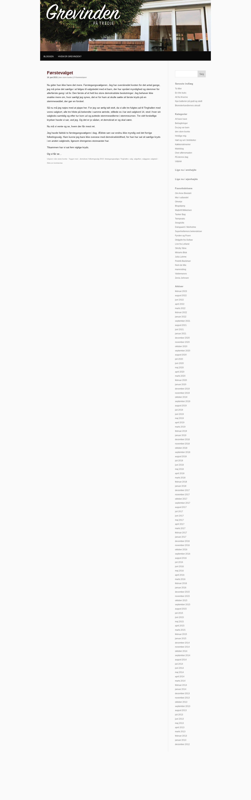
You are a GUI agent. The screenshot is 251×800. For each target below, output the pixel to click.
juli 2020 (179, 359)
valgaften (137, 159)
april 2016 (179, 575)
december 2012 (182, 744)
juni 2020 (179, 363)
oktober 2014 (181, 651)
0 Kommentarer (80, 77)
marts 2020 (180, 376)
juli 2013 (179, 714)
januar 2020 (180, 384)
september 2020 (182, 350)
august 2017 (181, 507)
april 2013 (179, 727)
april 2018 (179, 473)
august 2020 (181, 355)
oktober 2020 (181, 346)
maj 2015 (179, 621)
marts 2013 (180, 731)
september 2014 (182, 655)
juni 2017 (179, 516)
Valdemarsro (181, 273)
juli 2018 (179, 460)
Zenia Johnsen (182, 278)
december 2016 (182, 541)
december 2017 (182, 490)
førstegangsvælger (112, 159)
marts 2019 (180, 427)
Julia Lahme (180, 257)
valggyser (146, 159)
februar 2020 (181, 380)
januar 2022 (180, 316)
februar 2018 (181, 482)
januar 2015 (180, 638)
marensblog (180, 269)
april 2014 (179, 676)
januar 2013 (180, 740)
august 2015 (181, 609)
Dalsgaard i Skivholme (185, 227)
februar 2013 (181, 736)
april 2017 (179, 524)
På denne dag (181, 157)
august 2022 (181, 295)
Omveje (178, 201)
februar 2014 (181, 685)
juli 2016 (179, 562)
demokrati (83, 159)
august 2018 (181, 456)
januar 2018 (180, 486)
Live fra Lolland (182, 244)
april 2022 (179, 304)
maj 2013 (179, 723)
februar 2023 (181, 291)
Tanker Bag (180, 214)
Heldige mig (180, 136)
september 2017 (182, 503)
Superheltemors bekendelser (188, 231)
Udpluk (178, 161)
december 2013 (182, 693)
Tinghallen (124, 159)
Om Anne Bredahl (183, 193)
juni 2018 (179, 465)
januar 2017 (180, 537)
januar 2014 (180, 689)
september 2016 (182, 554)
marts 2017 (180, 528)
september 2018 (182, 452)
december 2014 (182, 643)
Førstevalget (60, 72)
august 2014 (181, 659)
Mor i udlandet (181, 197)
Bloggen (49, 56)
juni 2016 (179, 566)
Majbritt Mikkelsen (183, 210)
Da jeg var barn (182, 127)
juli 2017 (179, 511)
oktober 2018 (181, 448)
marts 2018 (180, 477)
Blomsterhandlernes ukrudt (187, 105)
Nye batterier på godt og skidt (188, 101)
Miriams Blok (181, 252)
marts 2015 (180, 630)
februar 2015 (181, 634)
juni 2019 (179, 414)
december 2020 (182, 338)
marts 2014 (180, 681)
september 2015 (182, 604)
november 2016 (182, 545)
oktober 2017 (181, 499)
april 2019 (179, 422)
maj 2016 (179, 571)
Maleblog (179, 149)
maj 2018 (179, 469)
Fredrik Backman (183, 261)
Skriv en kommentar (54, 163)
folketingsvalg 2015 (96, 159)
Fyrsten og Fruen (183, 235)
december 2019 (182, 389)
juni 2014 (179, 668)
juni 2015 (179, 617)
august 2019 (181, 405)
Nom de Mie (180, 265)
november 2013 (182, 698)
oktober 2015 (181, 600)
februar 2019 (181, 431)
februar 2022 (181, 312)
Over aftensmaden (183, 153)
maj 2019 (179, 418)
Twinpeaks (180, 218)
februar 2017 (181, 532)
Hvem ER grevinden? (69, 56)
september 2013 (182, 706)
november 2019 (182, 393)
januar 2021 (180, 333)
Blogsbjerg (180, 206)
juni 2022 (179, 300)
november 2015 (182, 596)
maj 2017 (179, 520)
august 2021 (181, 325)
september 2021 (182, 321)
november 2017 (182, 494)
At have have (181, 119)
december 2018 (182, 439)
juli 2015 (179, 613)
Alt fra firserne (181, 97)
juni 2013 (179, 719)
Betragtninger (181, 123)
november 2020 (182, 342)
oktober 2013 (181, 702)
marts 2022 (180, 308)
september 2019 (182, 401)
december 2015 (182, 592)
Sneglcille (179, 223)
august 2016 (181, 558)
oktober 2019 (181, 397)
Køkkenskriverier (183, 144)
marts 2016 (180, 579)
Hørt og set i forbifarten (185, 140)
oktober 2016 (181, 549)
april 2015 (179, 625)
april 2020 (179, 372)
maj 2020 (179, 367)
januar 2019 (180, 435)
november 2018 (182, 444)
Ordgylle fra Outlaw (184, 240)
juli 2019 (179, 410)
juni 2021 (179, 329)
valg (131, 159)
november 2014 (182, 647)
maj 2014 (179, 672)
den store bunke (65, 77)
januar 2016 (180, 587)
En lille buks (180, 93)
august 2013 (181, 710)
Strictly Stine (180, 248)
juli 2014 (179, 664)
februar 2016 (181, 583)
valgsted (154, 159)
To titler (178, 88)
